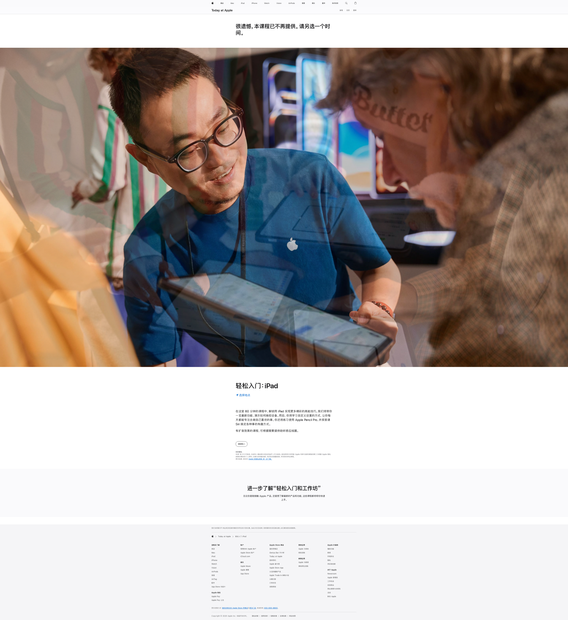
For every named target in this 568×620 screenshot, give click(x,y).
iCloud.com (245, 556)
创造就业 (330, 585)
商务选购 (301, 553)
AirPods (215, 572)
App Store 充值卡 (218, 587)
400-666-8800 (271, 608)
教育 (329, 553)
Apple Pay (216, 596)
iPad (213, 556)
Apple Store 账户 (247, 553)
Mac (213, 553)
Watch (214, 564)
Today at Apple (222, 10)
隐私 (329, 560)
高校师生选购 (303, 566)
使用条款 (264, 616)
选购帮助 (273, 587)
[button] (346, 3)
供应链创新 (331, 564)
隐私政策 (255, 616)
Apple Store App (276, 568)
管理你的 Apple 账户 (248, 549)
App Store (245, 574)
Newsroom (331, 574)
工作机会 (330, 581)
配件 (213, 583)
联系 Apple (331, 596)
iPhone (214, 560)
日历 (348, 10)
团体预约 (273, 560)
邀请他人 (241, 444)
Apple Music (246, 566)
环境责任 (330, 556)
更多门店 (253, 608)
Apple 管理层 (332, 577)
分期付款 (273, 579)
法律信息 (283, 616)
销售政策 (274, 616)
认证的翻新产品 (275, 572)
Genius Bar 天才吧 (277, 553)
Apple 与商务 (303, 549)
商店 (213, 549)
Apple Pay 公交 (218, 600)
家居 (213, 575)
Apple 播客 (245, 570)
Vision (214, 568)
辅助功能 (330, 549)
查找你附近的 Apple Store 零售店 (235, 608)
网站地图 (292, 616)
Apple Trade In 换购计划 (279, 575)
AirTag (214, 579)
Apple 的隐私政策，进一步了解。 (260, 459)
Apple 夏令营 (275, 564)
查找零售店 (274, 549)
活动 (329, 593)
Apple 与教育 (303, 562)
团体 (354, 10)
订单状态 (273, 583)
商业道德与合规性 (334, 589)
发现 (341, 10)
